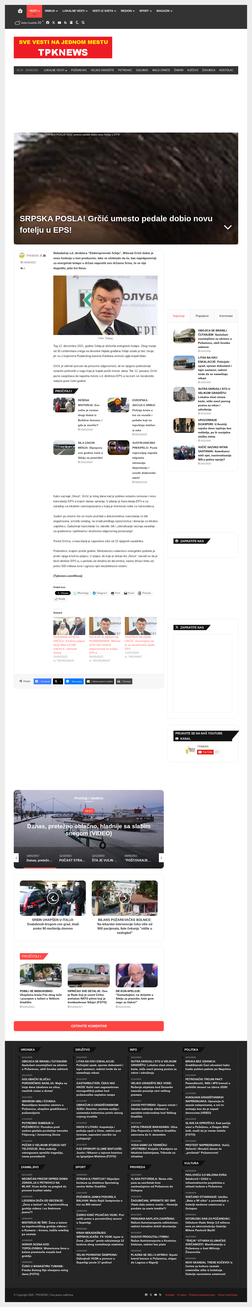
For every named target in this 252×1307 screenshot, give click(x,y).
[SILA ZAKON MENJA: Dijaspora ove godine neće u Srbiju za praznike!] (64, 447)
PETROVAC (125, 70)
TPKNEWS (32, 255)
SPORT (144, 10)
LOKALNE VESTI (74, 10)
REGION (126, 10)
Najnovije (179, 316)
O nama (181, 1294)
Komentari (226, 316)
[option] (89, 829)
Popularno (202, 316)
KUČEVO (192, 70)
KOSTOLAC (226, 70)
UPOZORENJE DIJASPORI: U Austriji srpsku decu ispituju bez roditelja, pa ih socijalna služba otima (214, 428)
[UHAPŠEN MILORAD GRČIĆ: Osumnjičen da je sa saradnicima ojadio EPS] (141, 626)
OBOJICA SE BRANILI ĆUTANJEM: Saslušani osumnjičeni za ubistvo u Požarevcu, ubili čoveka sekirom (215, 339)
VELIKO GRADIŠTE (102, 70)
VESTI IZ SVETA (102, 10)
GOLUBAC (142, 70)
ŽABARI (178, 70)
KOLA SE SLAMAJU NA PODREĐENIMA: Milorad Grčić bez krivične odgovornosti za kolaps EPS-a (104, 644)
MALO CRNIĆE (161, 70)
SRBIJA (50, 10)
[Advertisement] (126, 102)
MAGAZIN (163, 10)
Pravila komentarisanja (202, 1294)
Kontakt (170, 1294)
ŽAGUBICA (208, 70)
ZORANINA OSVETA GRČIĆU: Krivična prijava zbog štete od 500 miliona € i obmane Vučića (69, 644)
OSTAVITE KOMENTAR (89, 1026)
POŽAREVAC (79, 70)
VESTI (33, 10)
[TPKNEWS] (63, 47)
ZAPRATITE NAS (192, 627)
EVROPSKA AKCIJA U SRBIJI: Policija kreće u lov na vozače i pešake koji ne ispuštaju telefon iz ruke (144, 415)
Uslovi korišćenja (227, 1294)
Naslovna (27, 134)
